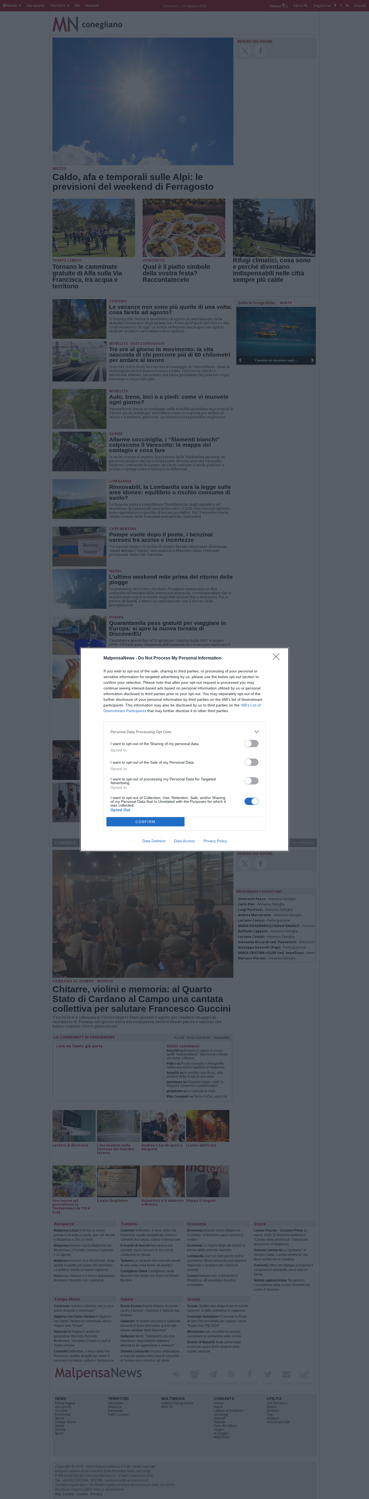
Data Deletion (154, 841)
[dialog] (184, 749)
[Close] (278, 658)
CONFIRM (146, 822)
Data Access (184, 841)
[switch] (251, 743)
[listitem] (184, 732)
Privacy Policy (215, 841)
